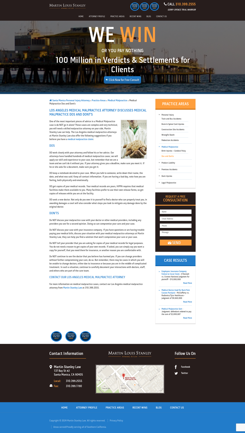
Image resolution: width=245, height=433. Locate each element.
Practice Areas (117, 16)
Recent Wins (135, 16)
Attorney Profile (97, 16)
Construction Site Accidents (173, 129)
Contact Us (161, 16)
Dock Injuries (167, 176)
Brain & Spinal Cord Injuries (173, 124)
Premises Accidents (169, 169)
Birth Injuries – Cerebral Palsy (174, 150)
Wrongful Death (168, 135)
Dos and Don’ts (168, 156)
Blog (148, 16)
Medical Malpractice (117, 100)
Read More (187, 283)
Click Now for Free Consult (124, 80)
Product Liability (168, 162)
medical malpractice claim (80, 139)
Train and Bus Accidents (171, 118)
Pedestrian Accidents (170, 140)
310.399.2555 (185, 4)
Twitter (184, 373)
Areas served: (59, 427)
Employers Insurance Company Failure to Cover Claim (174, 272)
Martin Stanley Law (72, 287)
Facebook (185, 366)
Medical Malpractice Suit (172, 309)
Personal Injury (168, 114)
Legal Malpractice (169, 182)
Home (81, 16)
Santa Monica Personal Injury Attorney (71, 100)
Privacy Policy (116, 420)
